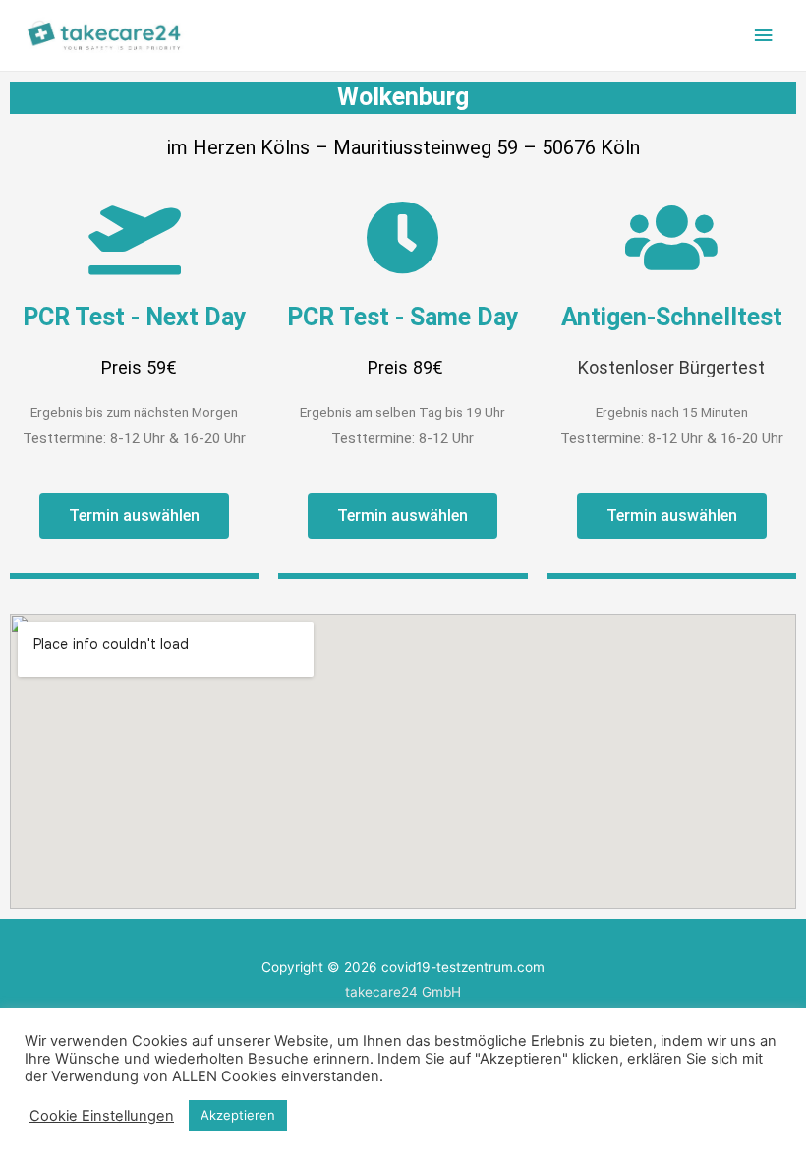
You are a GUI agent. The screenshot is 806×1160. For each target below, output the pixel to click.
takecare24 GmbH (403, 992)
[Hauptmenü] (763, 36)
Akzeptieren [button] (238, 1115)
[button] (134, 516)
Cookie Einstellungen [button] (101, 1116)
